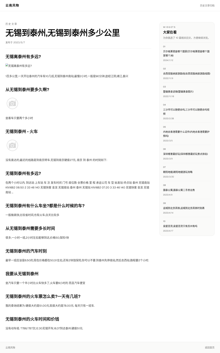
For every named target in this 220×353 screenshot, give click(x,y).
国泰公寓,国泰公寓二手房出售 (179, 190)
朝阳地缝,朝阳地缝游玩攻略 (177, 171)
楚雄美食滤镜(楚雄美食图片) (178, 91)
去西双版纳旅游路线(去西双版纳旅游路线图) (186, 73)
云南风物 (12, 5)
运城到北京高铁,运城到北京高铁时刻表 (184, 208)
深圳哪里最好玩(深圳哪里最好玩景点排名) (185, 153)
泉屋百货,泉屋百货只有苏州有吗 (180, 226)
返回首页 (209, 347)
